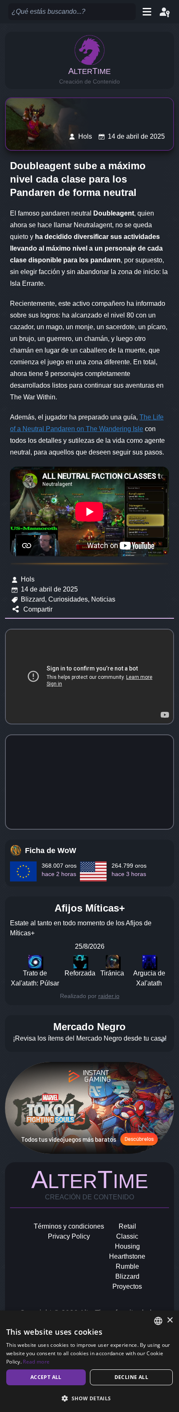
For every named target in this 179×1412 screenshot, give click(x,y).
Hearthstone (127, 1256)
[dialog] (89, 1361)
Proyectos (127, 1286)
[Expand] (162, 1040)
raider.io (108, 996)
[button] (89, 1398)
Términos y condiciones (69, 1226)
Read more (36, 1361)
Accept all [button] (46, 1377)
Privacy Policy (69, 1236)
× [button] (170, 1320)
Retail (127, 1226)
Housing (127, 1246)
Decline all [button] (131, 1377)
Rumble (127, 1266)
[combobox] (158, 1321)
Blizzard (127, 1276)
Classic (127, 1236)
